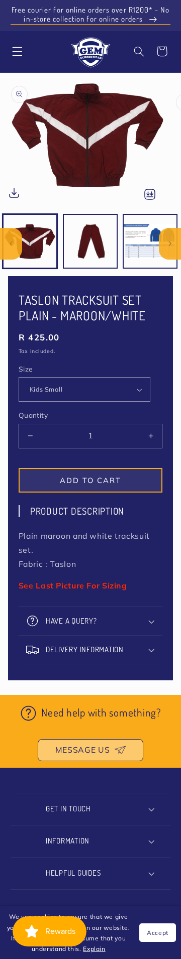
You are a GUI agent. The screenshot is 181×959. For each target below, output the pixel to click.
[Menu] (17, 51)
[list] (90, 143)
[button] (138, 51)
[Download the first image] (14, 195)
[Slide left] (11, 244)
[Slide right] (170, 244)
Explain (94, 948)
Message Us (82, 750)
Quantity (33, 415)
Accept (157, 932)
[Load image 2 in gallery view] (90, 241)
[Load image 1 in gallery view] (30, 241)
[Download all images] (150, 195)
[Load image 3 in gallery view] (150, 241)
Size (26, 369)
